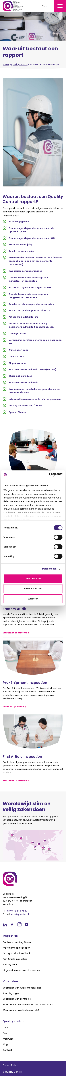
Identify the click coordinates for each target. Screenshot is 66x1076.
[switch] (58, 537)
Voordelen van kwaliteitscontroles (22, 987)
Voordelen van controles (17, 998)
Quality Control (19, 64)
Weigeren (33, 598)
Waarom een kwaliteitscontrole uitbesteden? (28, 1004)
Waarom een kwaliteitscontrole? (21, 1010)
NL (43, 6)
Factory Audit (10, 964)
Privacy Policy (10, 1065)
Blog (5, 1044)
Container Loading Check (17, 942)
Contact (7, 1050)
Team (6, 1033)
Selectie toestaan (33, 588)
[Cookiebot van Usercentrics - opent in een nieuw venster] (49, 475)
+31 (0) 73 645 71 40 (16, 910)
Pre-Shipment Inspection (16, 947)
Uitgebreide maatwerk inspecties (21, 970)
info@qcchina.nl (20, 914)
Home (6, 64)
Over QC (7, 1027)
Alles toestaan (33, 578)
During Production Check (16, 953)
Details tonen (49, 568)
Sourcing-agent (11, 993)
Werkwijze (8, 1038)
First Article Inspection (15, 959)
